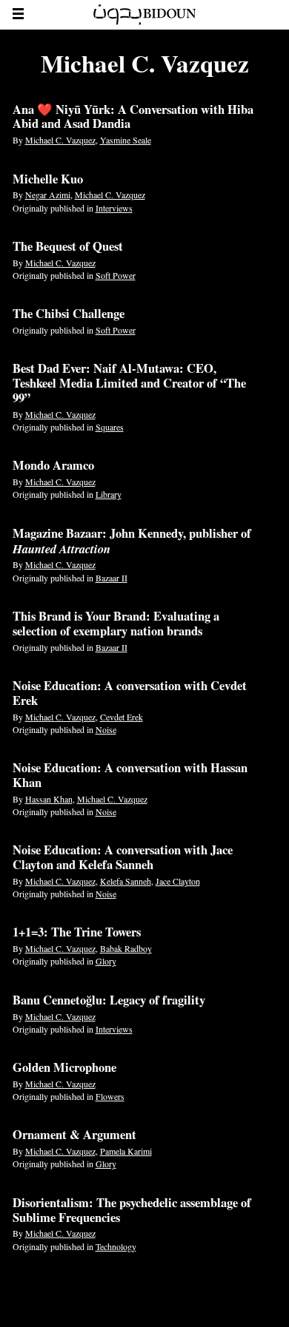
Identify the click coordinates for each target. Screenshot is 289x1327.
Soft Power (116, 275)
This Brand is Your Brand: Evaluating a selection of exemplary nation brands (116, 623)
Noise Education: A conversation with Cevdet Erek (130, 693)
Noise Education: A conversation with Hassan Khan (130, 775)
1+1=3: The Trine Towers (77, 932)
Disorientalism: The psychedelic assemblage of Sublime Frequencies (132, 1210)
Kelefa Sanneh (125, 881)
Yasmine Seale (125, 140)
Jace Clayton (178, 881)
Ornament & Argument (74, 1135)
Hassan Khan (49, 799)
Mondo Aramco (53, 465)
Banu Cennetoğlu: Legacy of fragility (109, 1000)
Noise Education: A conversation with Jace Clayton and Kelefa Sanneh (123, 857)
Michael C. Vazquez (60, 140)
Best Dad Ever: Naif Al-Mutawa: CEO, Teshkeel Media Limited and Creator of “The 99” (129, 383)
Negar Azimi (47, 194)
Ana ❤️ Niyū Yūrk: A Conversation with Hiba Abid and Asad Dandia (133, 117)
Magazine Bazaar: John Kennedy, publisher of (132, 540)
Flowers (110, 1096)
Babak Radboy (126, 948)
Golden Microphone (64, 1067)
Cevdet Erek (121, 717)
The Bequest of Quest (68, 246)
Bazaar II (111, 578)
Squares (110, 427)
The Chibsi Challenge (68, 314)
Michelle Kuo (48, 179)
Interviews (114, 208)
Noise (106, 729)
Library (109, 494)
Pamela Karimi (126, 1151)
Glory (106, 961)
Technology (116, 1246)
